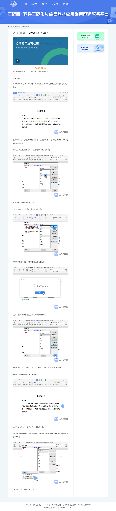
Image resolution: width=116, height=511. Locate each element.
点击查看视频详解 (40, 68)
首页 (25, 4)
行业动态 (44, 4)
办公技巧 (55, 4)
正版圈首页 (11, 26)
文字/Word (26, 26)
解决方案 (34, 4)
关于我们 (65, 4)
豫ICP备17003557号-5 (65, 508)
